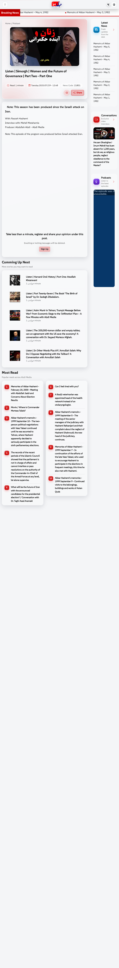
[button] (114, 4)
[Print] (67, 93)
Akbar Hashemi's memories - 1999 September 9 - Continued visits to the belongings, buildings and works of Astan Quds (69, 485)
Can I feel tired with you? (67, 386)
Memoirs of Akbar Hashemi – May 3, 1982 (73, 12)
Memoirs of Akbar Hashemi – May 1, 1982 (101, 97)
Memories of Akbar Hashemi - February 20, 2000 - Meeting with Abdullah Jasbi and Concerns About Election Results (25, 393)
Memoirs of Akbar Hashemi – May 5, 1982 (101, 46)
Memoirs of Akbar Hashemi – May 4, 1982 (101, 59)
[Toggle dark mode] (108, 4)
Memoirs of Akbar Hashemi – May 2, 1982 (101, 85)
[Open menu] (5, 4)
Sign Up (44, 249)
